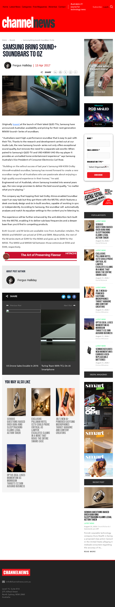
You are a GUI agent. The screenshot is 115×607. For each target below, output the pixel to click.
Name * (90, 138)
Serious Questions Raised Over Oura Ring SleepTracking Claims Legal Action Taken (104, 231)
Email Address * (93, 150)
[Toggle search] (111, 6)
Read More (90, 552)
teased (16, 124)
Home (5, 7)
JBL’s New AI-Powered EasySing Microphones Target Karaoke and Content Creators (103, 298)
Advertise (53, 7)
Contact (61, 7)
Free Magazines (40, 7)
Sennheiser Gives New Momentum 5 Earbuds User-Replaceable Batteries (104, 354)
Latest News (15, 7)
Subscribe (98, 175)
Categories (27, 7)
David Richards (101, 243)
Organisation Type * (95, 162)
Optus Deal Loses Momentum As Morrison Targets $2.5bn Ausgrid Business (104, 328)
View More (90, 383)
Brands (12, 40)
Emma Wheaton (102, 312)
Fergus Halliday (27, 280)
